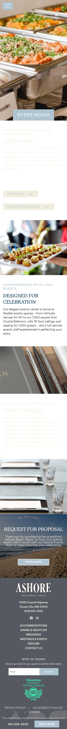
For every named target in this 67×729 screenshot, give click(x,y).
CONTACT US (33, 648)
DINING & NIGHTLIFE (33, 630)
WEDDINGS (33, 635)
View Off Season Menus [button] (23, 206)
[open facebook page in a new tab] (31, 618)
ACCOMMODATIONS (33, 626)
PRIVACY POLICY (15, 708)
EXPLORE (33, 644)
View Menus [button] (15, 194)
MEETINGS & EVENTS (33, 639)
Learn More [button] (33, 562)
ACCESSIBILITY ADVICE (48, 708)
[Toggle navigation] (7, 6)
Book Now (47, 724)
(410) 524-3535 (33, 611)
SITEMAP (34, 712)
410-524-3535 (18, 724)
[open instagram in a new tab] (37, 618)
